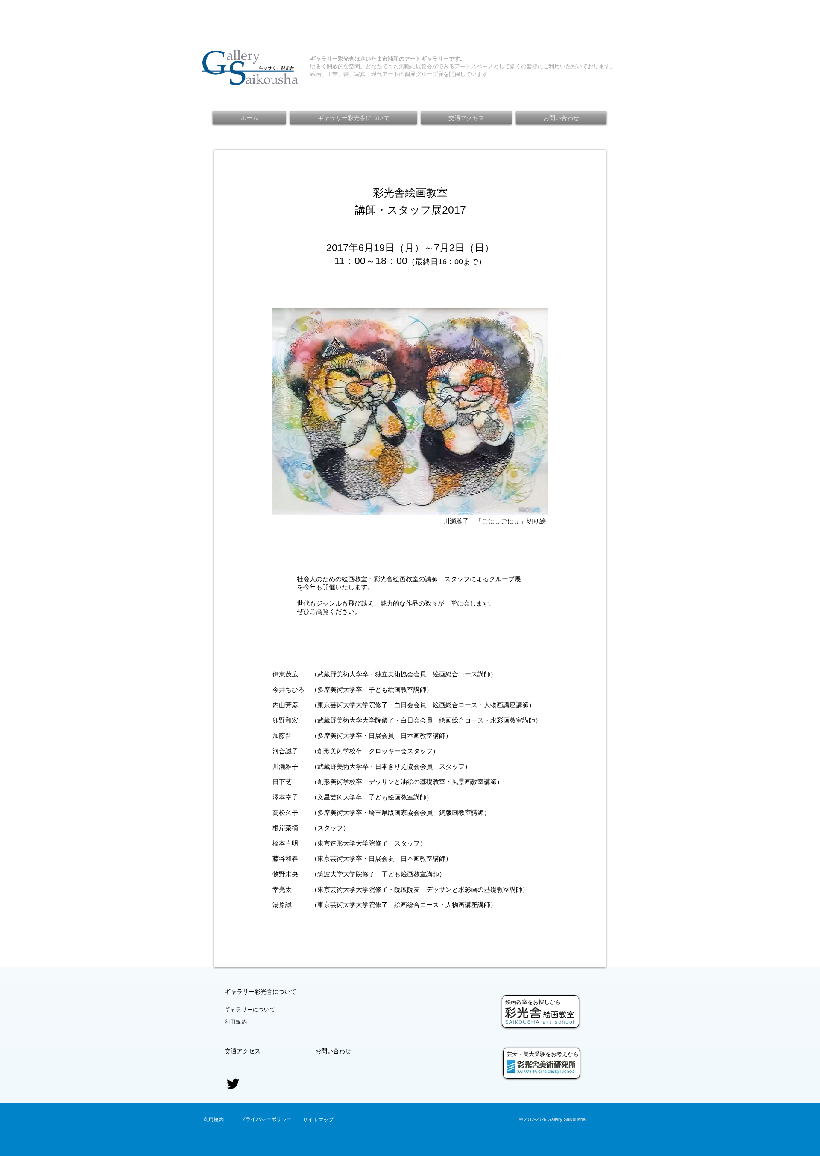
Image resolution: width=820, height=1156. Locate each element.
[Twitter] (233, 1083)
